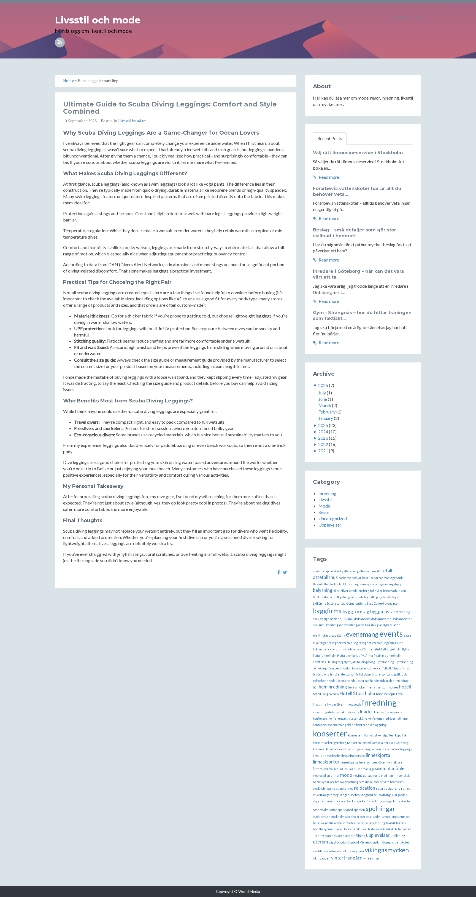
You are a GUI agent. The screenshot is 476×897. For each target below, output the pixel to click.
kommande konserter (389, 712)
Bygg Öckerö (375, 603)
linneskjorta (378, 755)
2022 (323, 444)
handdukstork (336, 680)
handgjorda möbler (383, 680)
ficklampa (319, 649)
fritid (359, 674)
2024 (323, 431)
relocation (364, 788)
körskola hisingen (351, 749)
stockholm (337, 816)
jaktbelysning (349, 712)
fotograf (397, 668)
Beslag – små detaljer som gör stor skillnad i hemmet (354, 232)
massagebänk (372, 769)
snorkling (375, 801)
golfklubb (400, 674)
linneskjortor (326, 762)
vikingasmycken (387, 850)
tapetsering (377, 823)
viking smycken (353, 851)
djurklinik (346, 619)
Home (403, 17)
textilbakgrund (323, 829)
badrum (367, 578)
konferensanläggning (371, 725)
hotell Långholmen (326, 694)
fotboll (387, 668)
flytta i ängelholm (324, 655)
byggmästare (384, 611)
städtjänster (321, 816)
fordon (346, 668)
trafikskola (375, 829)
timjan (338, 829)
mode (346, 775)
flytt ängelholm (391, 649)
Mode (324, 505)
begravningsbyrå (365, 584)
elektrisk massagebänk (329, 635)
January (325, 418)
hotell (405, 687)
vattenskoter (400, 842)
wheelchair (371, 858)
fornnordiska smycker (367, 668)
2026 (323, 385)
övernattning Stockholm (356, 782)
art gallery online (364, 571)
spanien (359, 809)
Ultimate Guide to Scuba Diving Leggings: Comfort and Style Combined (170, 107)
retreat (406, 788)
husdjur (389, 694)
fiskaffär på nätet (368, 649)
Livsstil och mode (97, 20)
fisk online (349, 649)
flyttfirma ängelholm (387, 655)
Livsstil (124, 121)
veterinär (335, 851)
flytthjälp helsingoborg (359, 662)
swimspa (362, 823)
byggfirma (327, 611)
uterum (320, 842)
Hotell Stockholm (357, 693)
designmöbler (329, 619)
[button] (419, 18)
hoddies (393, 687)
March (324, 405)
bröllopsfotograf (343, 597)
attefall (384, 570)
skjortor (318, 801)
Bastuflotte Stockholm (327, 584)
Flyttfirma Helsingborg (328, 662)
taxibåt (390, 823)
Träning (318, 835)
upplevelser (378, 835)
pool (376, 782)
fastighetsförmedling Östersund (381, 643)
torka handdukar (355, 829)
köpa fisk (401, 735)
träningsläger (334, 835)
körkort (318, 742)
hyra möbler (335, 704)
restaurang (392, 788)
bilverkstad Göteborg (354, 590)
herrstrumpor (377, 687)
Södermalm (320, 809)
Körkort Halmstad (359, 742)
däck (316, 619)
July (322, 392)
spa (340, 809)
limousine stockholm (326, 755)
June (322, 399)
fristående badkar (342, 674)
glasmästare (372, 674)
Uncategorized (332, 518)
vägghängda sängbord (344, 842)
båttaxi (348, 584)
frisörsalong (321, 674)
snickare (339, 801)
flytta (405, 649)
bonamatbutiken (394, 590)
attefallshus (325, 577)
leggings (406, 749)
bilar (336, 590)
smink (328, 801)
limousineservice (353, 755)
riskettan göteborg (326, 795)
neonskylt (403, 775)
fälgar (324, 643)
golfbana (387, 674)
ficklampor (334, 649)
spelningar (380, 808)
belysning (322, 590)
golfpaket (319, 680)
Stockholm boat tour (358, 816)
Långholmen (372, 749)
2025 (323, 425)
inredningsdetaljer (326, 712)
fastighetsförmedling (343, 643)
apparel (330, 571)
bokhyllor (376, 590)
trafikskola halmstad (397, 829)
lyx (388, 762)
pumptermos (344, 788)
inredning (379, 702)
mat (387, 768)
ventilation (320, 851)
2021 (323, 450)
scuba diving (382, 795)
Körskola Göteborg (396, 742)
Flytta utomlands (348, 655)
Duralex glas (373, 625)
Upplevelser (329, 524)
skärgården (399, 795)
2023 (323, 438)
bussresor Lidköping (341, 603)
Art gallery (344, 571)
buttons (360, 603)
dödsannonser (381, 619)
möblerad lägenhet (326, 775)
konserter (330, 733)
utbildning (398, 835)
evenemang (362, 634)
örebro (334, 782)
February (327, 411)
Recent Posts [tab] (329, 138)
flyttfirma (367, 655)
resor (379, 788)
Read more (328, 177)
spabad (348, 809)
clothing (404, 612)
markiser (355, 769)
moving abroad (362, 775)
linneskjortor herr (353, 762)
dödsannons (362, 619)
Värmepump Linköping (375, 842)
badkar (356, 578)
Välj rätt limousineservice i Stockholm (358, 152)
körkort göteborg (335, 742)
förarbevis (335, 668)
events (391, 633)
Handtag (403, 680)
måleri (343, 769)
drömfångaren (354, 625)
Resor (323, 512)
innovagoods (353, 704)
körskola (377, 742)
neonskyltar (321, 782)
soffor (333, 809)
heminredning (333, 687)
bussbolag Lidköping (368, 597)
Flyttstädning (385, 662)
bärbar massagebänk (388, 578)
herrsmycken (357, 687)
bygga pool (391, 603)
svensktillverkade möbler (337, 823)
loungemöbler (376, 762)
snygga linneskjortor (397, 801)
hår (315, 687)
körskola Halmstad (325, 749)
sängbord (366, 795)
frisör (407, 668)
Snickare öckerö (357, 801)
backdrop (345, 578)
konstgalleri (386, 735)
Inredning (327, 493)
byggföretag (356, 611)
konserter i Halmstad (362, 735)
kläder (366, 711)
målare (334, 769)
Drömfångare (333, 625)
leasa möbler (390, 749)
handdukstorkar (358, 680)
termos (401, 823)
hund (379, 694)
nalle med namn (384, 775)
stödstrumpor (381, 816)
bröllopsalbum (322, 597)
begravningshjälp (390, 584)
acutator (318, 571)
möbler (399, 768)
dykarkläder (391, 625)
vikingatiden (321, 858)
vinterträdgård (347, 858)
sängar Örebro (349, 795)
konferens (320, 718)
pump (331, 788)
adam (142, 121)
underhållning (355, 835)
